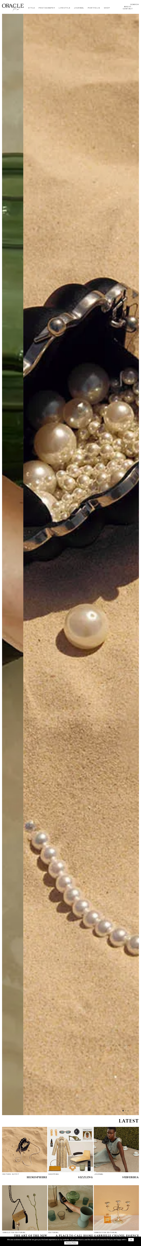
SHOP (39, 640)
